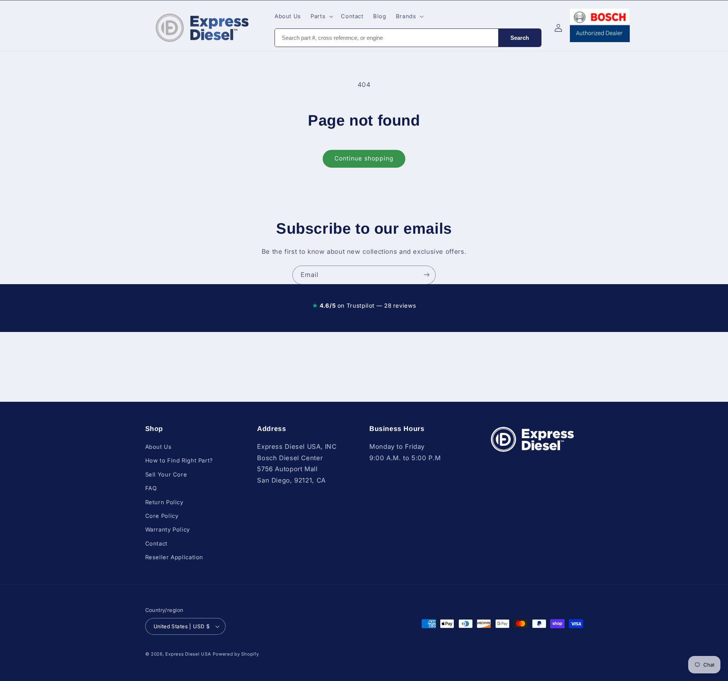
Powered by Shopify (236, 654)
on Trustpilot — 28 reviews (364, 305)
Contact (156, 543)
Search (519, 38)
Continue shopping (364, 158)
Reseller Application (174, 557)
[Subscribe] (426, 275)
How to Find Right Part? (179, 460)
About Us (158, 447)
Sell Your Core (166, 474)
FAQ (151, 488)
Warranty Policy (167, 529)
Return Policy (164, 502)
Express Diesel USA (188, 654)
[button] (321, 16)
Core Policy (162, 516)
